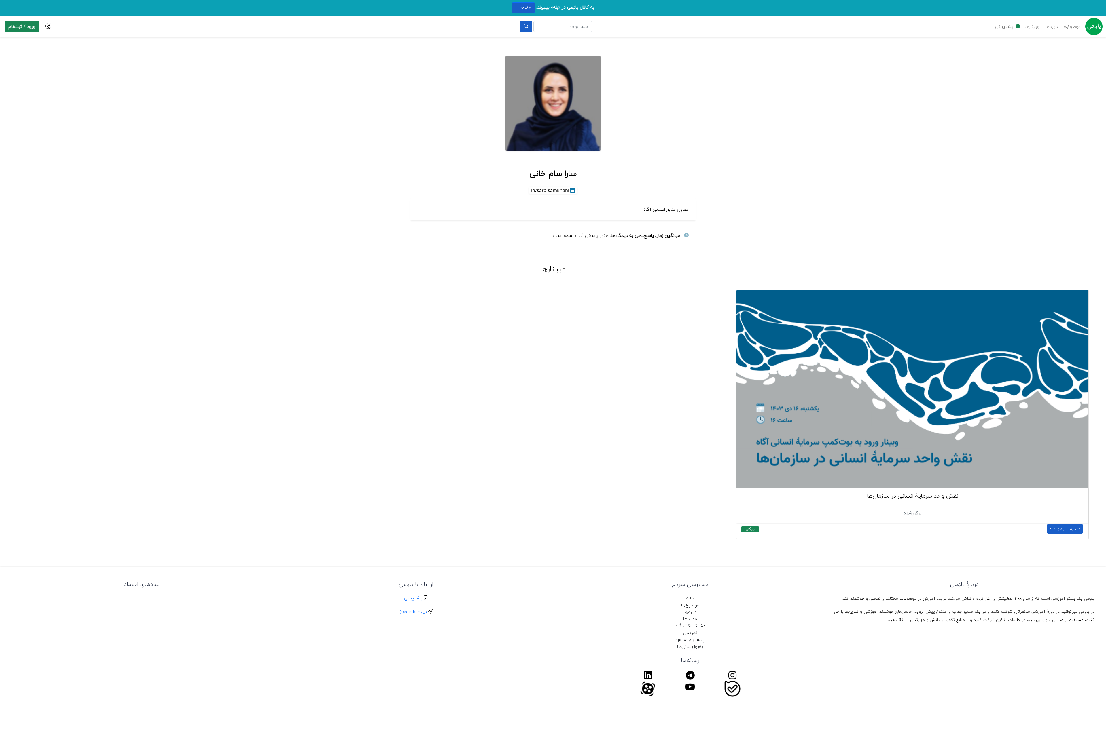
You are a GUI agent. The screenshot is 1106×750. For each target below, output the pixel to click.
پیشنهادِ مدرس (690, 639)
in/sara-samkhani (550, 190)
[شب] (48, 26)
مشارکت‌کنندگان (690, 626)
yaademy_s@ (413, 611)
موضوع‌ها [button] (1072, 26)
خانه (690, 598)
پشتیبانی (1004, 26)
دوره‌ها (1051, 26)
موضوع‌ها (690, 605)
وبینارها (1032, 26)
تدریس (690, 633)
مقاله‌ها (690, 619)
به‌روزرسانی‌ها (690, 646)
